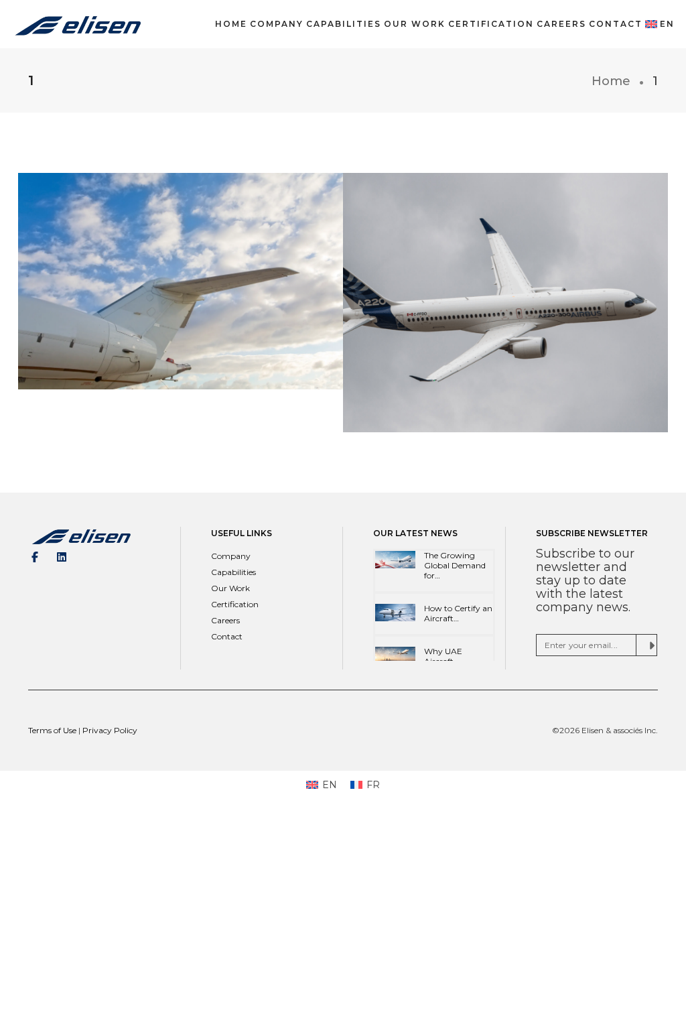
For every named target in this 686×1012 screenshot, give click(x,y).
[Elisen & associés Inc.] (78, 23)
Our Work (414, 24)
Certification (491, 24)
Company (276, 24)
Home (231, 24)
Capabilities (343, 24)
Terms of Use (53, 730)
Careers (561, 24)
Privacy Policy (109, 730)
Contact (615, 24)
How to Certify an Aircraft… (458, 613)
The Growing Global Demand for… (455, 565)
